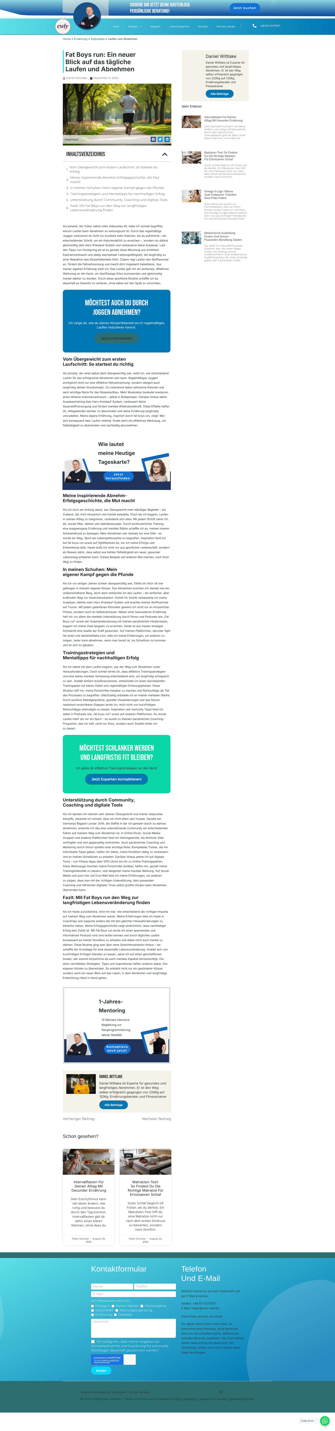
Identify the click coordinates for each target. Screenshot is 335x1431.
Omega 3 (102, 1306)
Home (67, 39)
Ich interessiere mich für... (111, 1301)
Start (116, 26)
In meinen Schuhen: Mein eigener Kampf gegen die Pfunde (117, 188)
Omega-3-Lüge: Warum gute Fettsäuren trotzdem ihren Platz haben (220, 195)
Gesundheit (104, 1310)
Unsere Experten (179, 26)
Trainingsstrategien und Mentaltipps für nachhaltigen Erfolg (117, 194)
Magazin (155, 26)
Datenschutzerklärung (95, 1392)
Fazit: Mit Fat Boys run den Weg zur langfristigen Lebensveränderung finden (108, 208)
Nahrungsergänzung (136, 1310)
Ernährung (80, 39)
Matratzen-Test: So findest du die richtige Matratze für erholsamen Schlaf (145, 1188)
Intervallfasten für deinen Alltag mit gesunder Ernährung (88, 1186)
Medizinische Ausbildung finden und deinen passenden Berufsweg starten (223, 236)
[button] (153, 139)
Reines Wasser (127, 1306)
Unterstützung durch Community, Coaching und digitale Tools (119, 200)
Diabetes (125, 1315)
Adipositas (98, 39)
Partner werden (226, 26)
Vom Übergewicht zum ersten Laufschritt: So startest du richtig (113, 169)
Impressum (119, 1392)
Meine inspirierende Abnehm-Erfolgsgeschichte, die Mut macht (114, 180)
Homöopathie (155, 1306)
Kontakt (203, 26)
